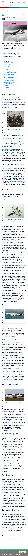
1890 (9, 104)
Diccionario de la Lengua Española (12, 539)
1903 (3, 138)
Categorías (5, 546)
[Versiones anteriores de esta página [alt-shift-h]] (21, 14)
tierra (20, 146)
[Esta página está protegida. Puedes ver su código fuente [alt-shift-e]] (18, 14)
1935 (3, 179)
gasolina (17, 140)
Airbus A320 (19, 321)
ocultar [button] (11, 62)
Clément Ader (9, 99)
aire (13, 152)
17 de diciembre (19, 137)
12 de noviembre (16, 157)
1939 (18, 181)
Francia (9, 157)
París (5, 157)
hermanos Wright (18, 129)
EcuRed (10, 2)
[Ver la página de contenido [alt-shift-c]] (3, 14)
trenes (3, 489)
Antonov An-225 (17, 402)
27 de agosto (12, 181)
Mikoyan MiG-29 (17, 219)
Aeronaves (16, 546)
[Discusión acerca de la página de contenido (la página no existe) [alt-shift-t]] (6, 14)
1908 (18, 155)
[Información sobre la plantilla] (26, 23)
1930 (16, 175)
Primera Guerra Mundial (12, 168)
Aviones (12, 17)
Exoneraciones (17, 554)
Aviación (11, 546)
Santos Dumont (6, 149)
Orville (18, 135)
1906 (23, 157)
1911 (5, 164)
